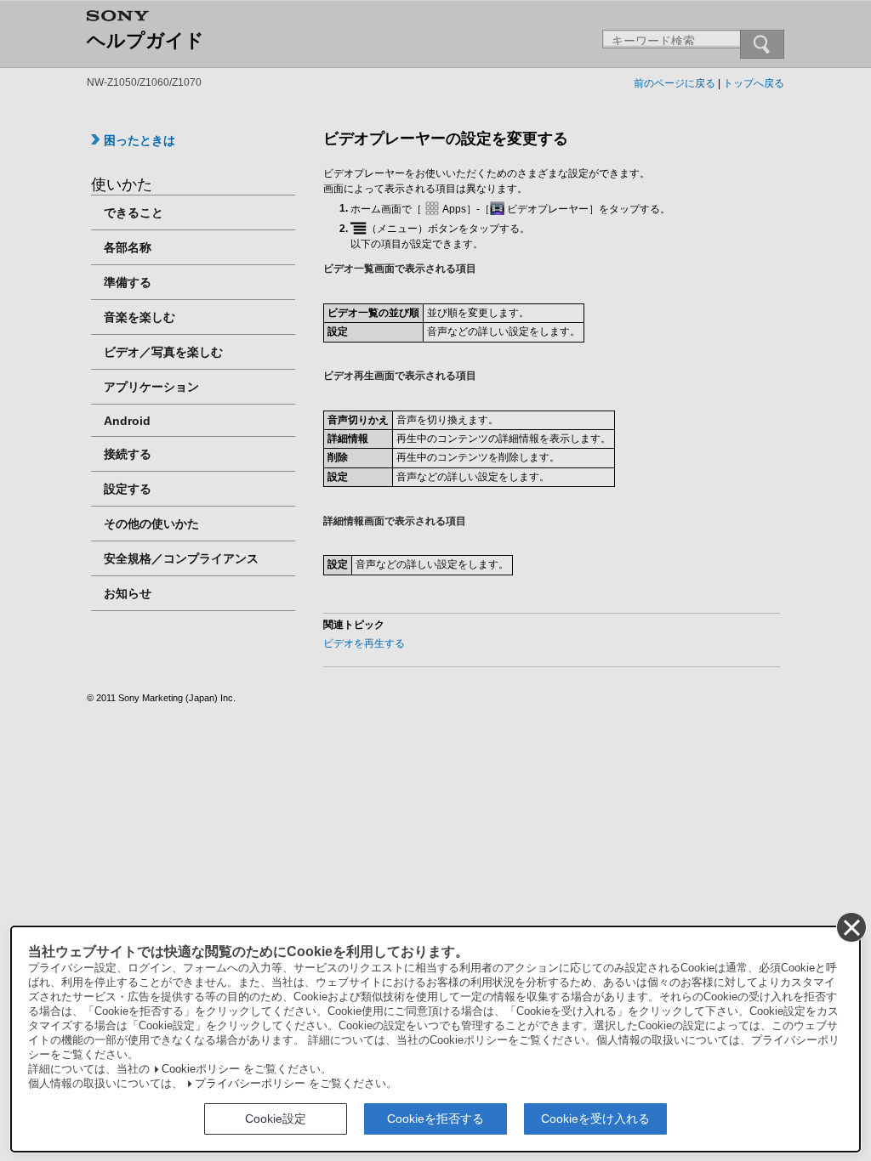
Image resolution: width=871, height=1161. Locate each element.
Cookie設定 (275, 1118)
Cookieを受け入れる (595, 1118)
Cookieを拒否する (435, 1118)
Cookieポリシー (201, 1069)
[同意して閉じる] (850, 926)
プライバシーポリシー (250, 1084)
